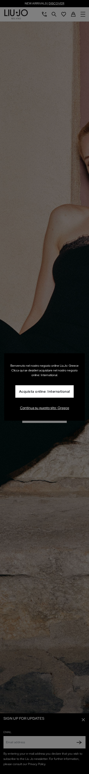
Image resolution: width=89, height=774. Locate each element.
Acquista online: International (44, 391)
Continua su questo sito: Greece (44, 408)
